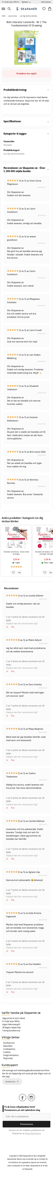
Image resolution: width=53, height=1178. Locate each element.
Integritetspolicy (11, 1055)
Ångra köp (8, 1058)
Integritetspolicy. (33, 1133)
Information (46, 2)
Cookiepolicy (9, 1049)
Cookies (7, 1052)
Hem (3, 16)
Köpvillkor (8, 1046)
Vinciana (8, 144)
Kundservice (9, 1043)
